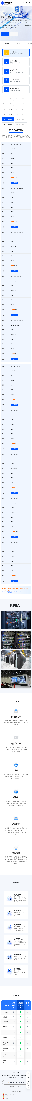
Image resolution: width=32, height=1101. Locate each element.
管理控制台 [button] (14, 34)
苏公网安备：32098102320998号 (11, 1096)
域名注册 (4, 1075)
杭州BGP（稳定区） (7, 99)
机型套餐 (7, 44)
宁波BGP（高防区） (20, 114)
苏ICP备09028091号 (17, 1094)
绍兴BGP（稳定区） (7, 114)
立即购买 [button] (5, 34)
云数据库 (20, 1077)
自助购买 (15, 183)
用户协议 (20, 1086)
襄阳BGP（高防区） (20, 124)
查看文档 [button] (21, 34)
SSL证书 (15, 1077)
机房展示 (18, 44)
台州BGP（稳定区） (7, 109)
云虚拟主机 (10, 1075)
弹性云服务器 (17, 1075)
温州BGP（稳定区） (7, 104)
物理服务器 (24, 1075)
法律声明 (12, 1086)
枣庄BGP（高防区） (20, 119)
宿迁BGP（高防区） (7, 119)
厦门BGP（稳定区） (20, 109)
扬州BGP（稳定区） (20, 104)
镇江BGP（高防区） (7, 124)
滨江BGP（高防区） (20, 99)
